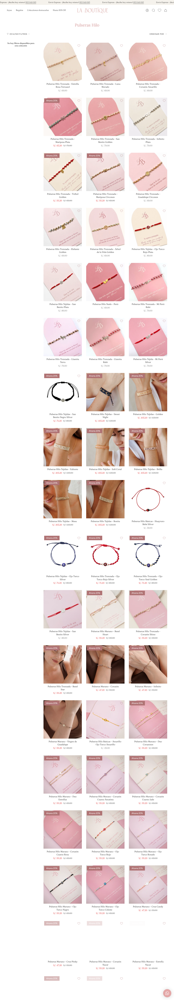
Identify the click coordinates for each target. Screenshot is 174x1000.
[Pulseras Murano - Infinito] (148, 664)
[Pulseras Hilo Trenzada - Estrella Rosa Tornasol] (63, 62)
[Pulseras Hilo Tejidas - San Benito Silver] (63, 609)
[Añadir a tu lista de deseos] (79, 45)
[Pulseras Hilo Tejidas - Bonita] (105, 499)
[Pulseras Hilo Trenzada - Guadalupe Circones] (148, 172)
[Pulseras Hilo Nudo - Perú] (105, 282)
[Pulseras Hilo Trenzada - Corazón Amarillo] (148, 62)
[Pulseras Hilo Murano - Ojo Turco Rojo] (105, 829)
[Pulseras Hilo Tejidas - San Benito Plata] (63, 282)
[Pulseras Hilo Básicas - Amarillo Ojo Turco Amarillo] (105, 719)
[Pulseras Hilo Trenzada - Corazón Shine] (148, 609)
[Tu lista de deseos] (159, 10)
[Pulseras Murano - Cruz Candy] (148, 884)
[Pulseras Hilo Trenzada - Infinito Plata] (148, 117)
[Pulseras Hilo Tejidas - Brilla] (148, 447)
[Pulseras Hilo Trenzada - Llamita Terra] (63, 337)
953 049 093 (31, 2)
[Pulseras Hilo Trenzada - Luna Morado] (105, 62)
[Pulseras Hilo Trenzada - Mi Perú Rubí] (148, 282)
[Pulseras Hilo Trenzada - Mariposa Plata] (63, 117)
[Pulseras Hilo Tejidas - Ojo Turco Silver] (63, 554)
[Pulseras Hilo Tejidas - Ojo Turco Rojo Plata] (148, 227)
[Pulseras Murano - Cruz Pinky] (63, 939)
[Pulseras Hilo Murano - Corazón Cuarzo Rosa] (63, 829)
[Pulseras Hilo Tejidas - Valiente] (63, 447)
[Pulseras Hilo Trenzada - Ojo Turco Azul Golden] (148, 554)
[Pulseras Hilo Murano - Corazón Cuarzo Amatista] (105, 774)
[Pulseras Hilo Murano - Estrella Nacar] (148, 939)
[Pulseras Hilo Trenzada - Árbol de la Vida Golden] (105, 227)
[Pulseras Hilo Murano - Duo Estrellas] (63, 774)
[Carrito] (165, 10)
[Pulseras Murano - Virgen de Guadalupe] (63, 719)
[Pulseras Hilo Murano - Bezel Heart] (105, 609)
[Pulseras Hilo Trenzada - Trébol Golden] (63, 172)
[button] (9, 10)
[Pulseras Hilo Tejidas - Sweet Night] (105, 392)
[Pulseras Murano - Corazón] (105, 664)
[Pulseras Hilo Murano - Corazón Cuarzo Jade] (148, 774)
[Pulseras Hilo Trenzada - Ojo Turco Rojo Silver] (105, 554)
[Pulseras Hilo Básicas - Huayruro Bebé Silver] (148, 499)
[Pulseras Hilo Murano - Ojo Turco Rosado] (148, 829)
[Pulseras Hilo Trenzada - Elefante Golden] (63, 227)
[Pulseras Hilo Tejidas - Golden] (148, 392)
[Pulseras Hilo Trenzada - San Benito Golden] (105, 117)
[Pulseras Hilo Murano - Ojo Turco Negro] (63, 884)
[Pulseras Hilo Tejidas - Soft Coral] (105, 447)
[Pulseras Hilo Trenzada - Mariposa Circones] (105, 172)
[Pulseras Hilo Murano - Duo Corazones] (148, 719)
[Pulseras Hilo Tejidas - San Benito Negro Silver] (63, 392)
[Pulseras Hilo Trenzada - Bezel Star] (63, 664)
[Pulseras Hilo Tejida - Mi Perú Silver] (148, 337)
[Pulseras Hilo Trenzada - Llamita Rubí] (105, 337)
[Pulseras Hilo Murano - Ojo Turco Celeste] (105, 884)
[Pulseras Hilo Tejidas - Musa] (63, 499)
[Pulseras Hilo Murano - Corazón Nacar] (105, 939)
